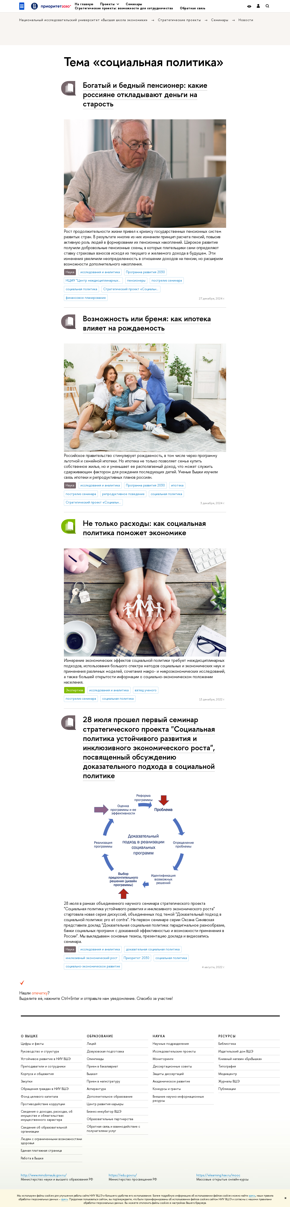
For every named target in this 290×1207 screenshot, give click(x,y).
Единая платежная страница (41, 1150)
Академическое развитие (171, 1081)
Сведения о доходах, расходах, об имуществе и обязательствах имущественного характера (46, 1115)
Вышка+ (92, 1074)
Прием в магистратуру (103, 1081)
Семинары (134, 4)
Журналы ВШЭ (229, 1081)
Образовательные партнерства (110, 1119)
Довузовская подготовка (105, 1051)
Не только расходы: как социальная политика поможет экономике (144, 528)
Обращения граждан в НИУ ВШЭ (45, 1089)
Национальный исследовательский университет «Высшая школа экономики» (84, 20)
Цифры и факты (32, 1043)
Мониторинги (163, 1059)
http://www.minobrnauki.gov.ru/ (44, 1175)
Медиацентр (227, 1074)
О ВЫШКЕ (29, 1036)
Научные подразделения (171, 1043)
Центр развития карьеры (105, 1104)
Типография (227, 1066)
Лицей (91, 1043)
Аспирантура (96, 1089)
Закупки (26, 1081)
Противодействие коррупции (43, 1104)
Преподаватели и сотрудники (43, 1066)
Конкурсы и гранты (167, 1089)
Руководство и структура (40, 1051)
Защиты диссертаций (168, 1074)
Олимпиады (95, 1059)
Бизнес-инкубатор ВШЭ (104, 1111)
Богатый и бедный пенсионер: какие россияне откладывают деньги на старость (145, 94)
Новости (246, 20)
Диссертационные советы (172, 1066)
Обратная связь (192, 8)
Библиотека (227, 1043)
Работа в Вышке (32, 1158)
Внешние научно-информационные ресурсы (178, 1098)
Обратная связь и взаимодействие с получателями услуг (113, 1128)
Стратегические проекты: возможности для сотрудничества (124, 8)
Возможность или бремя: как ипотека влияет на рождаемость (147, 323)
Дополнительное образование (110, 1096)
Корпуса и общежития (37, 1074)
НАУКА (159, 1036)
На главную (84, 4)
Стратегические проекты (180, 20)
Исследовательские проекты (174, 1051)
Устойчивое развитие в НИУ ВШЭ (46, 1059)
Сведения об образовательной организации (44, 1129)
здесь (252, 1195)
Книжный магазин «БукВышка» (240, 1059)
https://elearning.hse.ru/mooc (218, 1175)
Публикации (227, 1089)
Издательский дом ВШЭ (235, 1051)
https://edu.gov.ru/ (123, 1175)
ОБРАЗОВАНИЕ (100, 1036)
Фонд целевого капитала (39, 1096)
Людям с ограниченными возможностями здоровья (51, 1141)
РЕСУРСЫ (227, 1036)
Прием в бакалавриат (102, 1066)
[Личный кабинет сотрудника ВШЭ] (258, 6)
